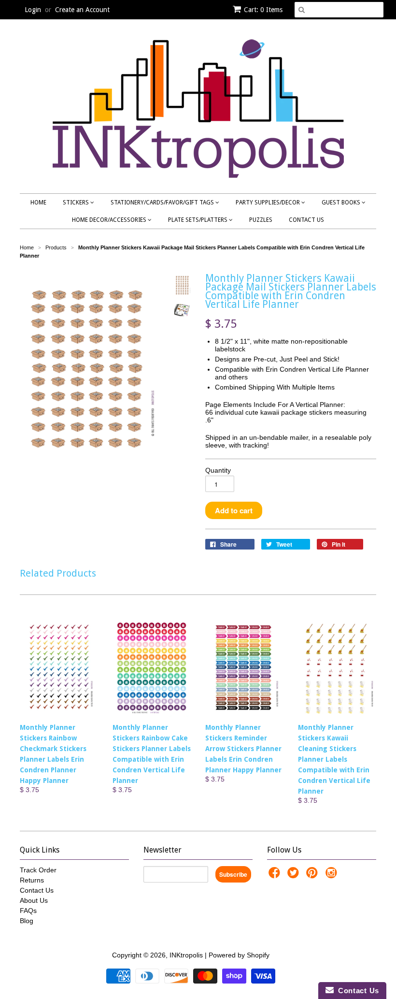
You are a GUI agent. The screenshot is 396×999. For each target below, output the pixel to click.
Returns (32, 880)
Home (38, 202)
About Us (34, 900)
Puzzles (260, 220)
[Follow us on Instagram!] (332, 875)
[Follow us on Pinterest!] (313, 875)
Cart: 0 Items (263, 10)
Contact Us (306, 220)
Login (33, 10)
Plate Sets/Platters (198, 220)
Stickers (76, 202)
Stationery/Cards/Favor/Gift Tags (163, 202)
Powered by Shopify (239, 955)
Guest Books (342, 202)
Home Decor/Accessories (110, 220)
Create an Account (82, 10)
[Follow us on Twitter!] (294, 875)
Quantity (218, 470)
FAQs (28, 910)
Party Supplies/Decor (268, 202)
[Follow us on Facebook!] (276, 875)
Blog (26, 921)
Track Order (38, 870)
